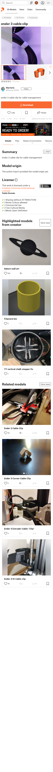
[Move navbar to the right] (50, 9)
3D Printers (20, 17)
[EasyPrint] (31, 3)
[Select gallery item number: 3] (28, 423)
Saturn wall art (11, 268)
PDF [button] (48, 152)
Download (28, 105)
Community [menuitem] (41, 9)
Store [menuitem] (21, 9)
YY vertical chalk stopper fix (18, 369)
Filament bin (10, 319)
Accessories (33, 17)
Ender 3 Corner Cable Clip (17, 478)
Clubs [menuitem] (29, 9)
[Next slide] (49, 72)
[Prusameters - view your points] (36, 2)
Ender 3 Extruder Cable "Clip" (19, 528)
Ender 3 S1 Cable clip (15, 579)
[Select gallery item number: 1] (24, 423)
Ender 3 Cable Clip (13, 428)
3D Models (7, 17)
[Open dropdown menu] (49, 23)
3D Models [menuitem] (11, 9)
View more (45, 223)
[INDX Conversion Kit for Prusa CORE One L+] (26, 129)
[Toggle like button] (5, 273)
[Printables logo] (2, 9)
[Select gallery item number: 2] (26, 423)
